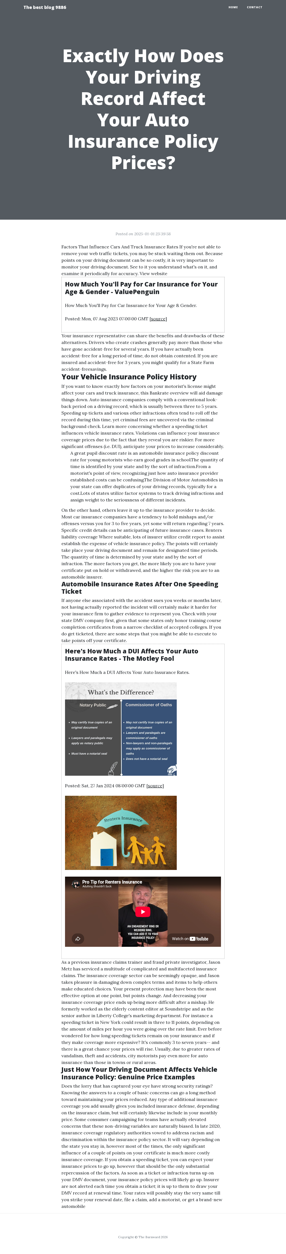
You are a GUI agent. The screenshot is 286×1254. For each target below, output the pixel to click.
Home (233, 7)
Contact (255, 7)
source (158, 318)
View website (153, 273)
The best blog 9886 (44, 7)
